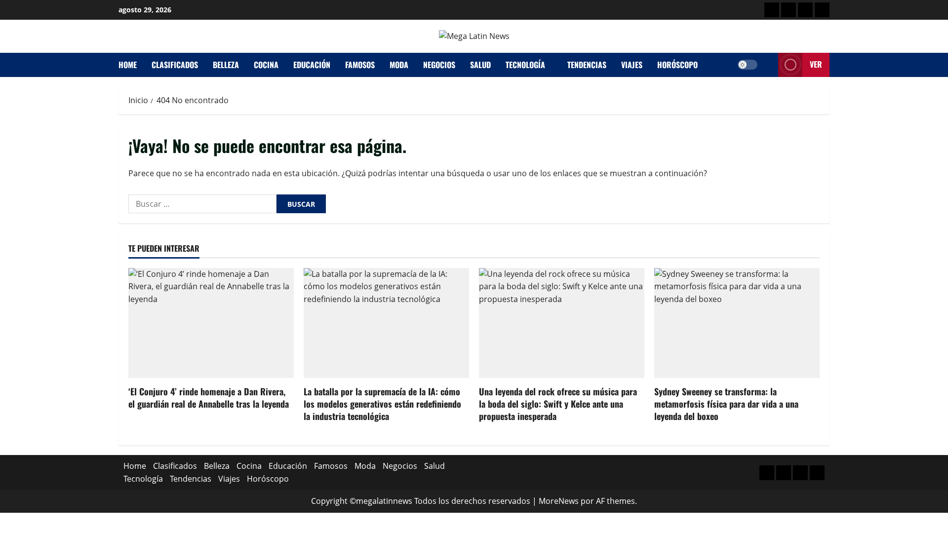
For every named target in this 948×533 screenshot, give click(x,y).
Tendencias (586, 65)
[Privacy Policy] (788, 9)
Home (127, 65)
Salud (480, 65)
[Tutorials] (822, 9)
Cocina (266, 65)
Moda (399, 65)
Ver (816, 64)
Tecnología (525, 65)
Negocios (439, 65)
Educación (311, 65)
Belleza (226, 65)
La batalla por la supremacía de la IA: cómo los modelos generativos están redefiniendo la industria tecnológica (382, 403)
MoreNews (559, 500)
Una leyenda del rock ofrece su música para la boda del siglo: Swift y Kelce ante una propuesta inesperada (558, 403)
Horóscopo (677, 65)
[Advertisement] (805, 9)
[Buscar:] (202, 203)
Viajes (631, 65)
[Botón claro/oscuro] (747, 65)
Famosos (360, 65)
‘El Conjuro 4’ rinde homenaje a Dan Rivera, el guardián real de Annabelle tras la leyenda (208, 397)
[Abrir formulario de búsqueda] (768, 65)
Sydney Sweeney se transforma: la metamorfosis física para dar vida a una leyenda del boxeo (726, 403)
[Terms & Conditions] (771, 9)
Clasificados (175, 65)
